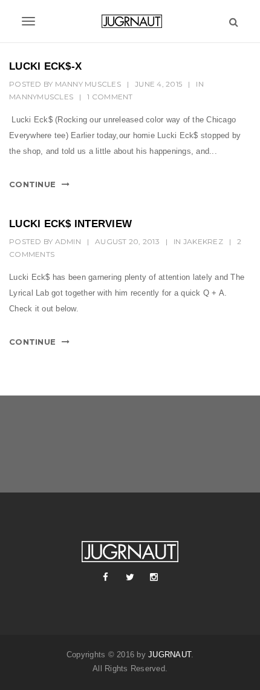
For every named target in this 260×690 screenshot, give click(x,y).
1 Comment (109, 96)
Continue (32, 184)
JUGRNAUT (169, 654)
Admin (68, 241)
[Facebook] (106, 577)
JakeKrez (203, 241)
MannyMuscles (41, 96)
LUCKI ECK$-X (45, 66)
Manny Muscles (88, 83)
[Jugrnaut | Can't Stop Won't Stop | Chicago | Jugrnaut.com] (130, 21)
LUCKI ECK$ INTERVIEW (70, 224)
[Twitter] (130, 577)
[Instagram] (154, 577)
